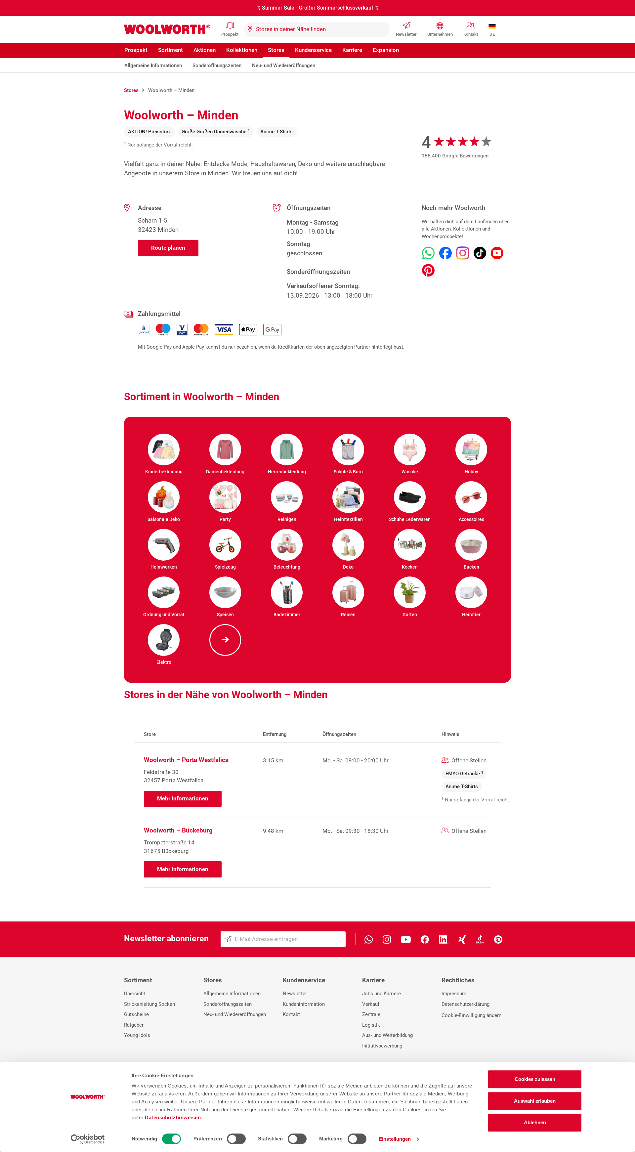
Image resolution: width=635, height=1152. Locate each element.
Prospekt (229, 34)
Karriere (352, 50)
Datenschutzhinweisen (173, 1117)
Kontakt (470, 34)
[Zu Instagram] (462, 253)
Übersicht (134, 994)
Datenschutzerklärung (465, 1004)
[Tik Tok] (480, 939)
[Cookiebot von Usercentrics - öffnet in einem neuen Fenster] (88, 1139)
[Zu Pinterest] (428, 270)
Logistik (371, 1025)
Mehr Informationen (182, 798)
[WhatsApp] (368, 939)
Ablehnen (535, 1122)
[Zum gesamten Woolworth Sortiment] (225, 640)
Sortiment (170, 50)
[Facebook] (425, 939)
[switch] (236, 1138)
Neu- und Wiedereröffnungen (283, 65)
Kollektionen (241, 50)
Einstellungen (395, 1139)
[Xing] (462, 939)
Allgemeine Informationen (153, 65)
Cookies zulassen (535, 1079)
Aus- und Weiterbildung (387, 1035)
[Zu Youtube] (497, 253)
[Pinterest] (498, 939)
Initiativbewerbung (382, 1046)
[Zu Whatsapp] (428, 253)
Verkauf (370, 1004)
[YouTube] (406, 939)
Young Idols (137, 1035)
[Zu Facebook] (445, 253)
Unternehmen (440, 34)
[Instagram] (387, 939)
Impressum (454, 994)
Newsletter (406, 34)
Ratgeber (134, 1025)
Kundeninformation (304, 1004)
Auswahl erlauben (535, 1101)
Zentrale (371, 1014)
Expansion (386, 50)
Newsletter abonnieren (166, 938)
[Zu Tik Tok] (480, 253)
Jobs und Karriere (381, 994)
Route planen (168, 247)
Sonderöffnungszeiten (216, 65)
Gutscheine (136, 1014)
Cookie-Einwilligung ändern (471, 1015)
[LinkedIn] (443, 939)
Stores (276, 50)
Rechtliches (458, 980)
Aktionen (204, 50)
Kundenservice (313, 50)
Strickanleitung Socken (149, 1004)
